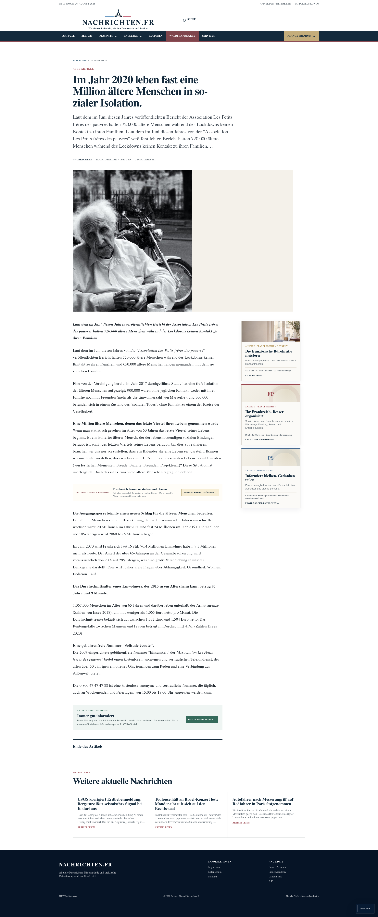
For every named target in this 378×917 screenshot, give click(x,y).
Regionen (156, 35)
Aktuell (68, 35)
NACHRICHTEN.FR (85, 864)
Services (208, 35)
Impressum (214, 867)
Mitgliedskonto (307, 3)
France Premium (301, 36)
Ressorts (108, 36)
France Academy (277, 871)
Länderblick (275, 876)
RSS (271, 881)
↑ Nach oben (365, 909)
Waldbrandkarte (182, 35)
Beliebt (87, 35)
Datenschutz (214, 871)
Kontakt (212, 876)
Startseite (80, 60)
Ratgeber (133, 36)
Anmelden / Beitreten (275, 3)
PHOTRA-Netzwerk (68, 896)
